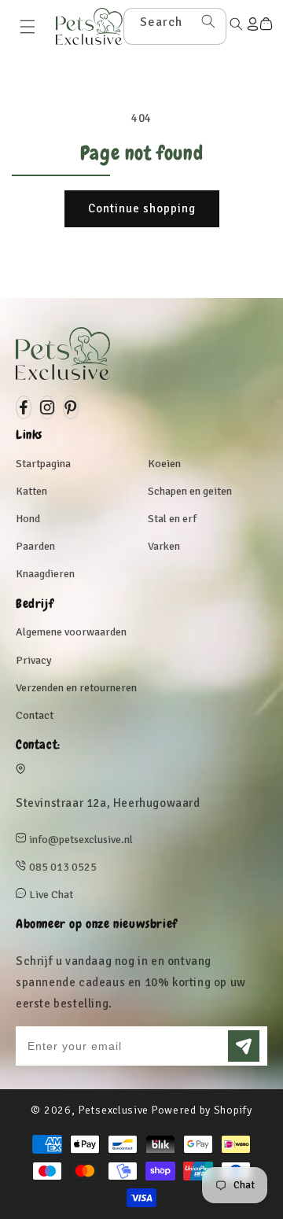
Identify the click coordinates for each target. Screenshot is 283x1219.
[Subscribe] (243, 1046)
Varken (164, 546)
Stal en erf (172, 518)
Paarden (35, 546)
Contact (34, 715)
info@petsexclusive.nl (81, 839)
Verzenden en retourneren (76, 687)
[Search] (208, 21)
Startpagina (43, 463)
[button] (27, 26)
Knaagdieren (45, 573)
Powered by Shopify (201, 1110)
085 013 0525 (63, 867)
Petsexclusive (113, 1110)
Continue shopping (142, 208)
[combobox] (175, 26)
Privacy (34, 660)
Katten (31, 491)
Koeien (164, 463)
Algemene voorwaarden (71, 632)
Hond (28, 518)
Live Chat (51, 894)
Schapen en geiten (190, 491)
